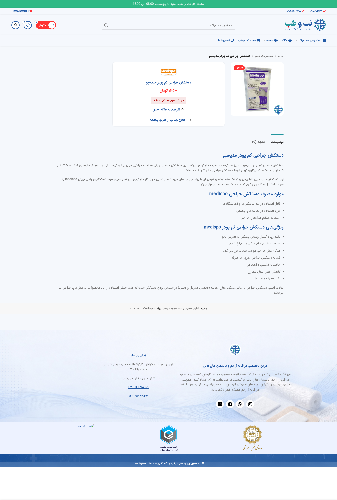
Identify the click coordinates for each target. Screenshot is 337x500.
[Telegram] (230, 404)
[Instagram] (250, 404)
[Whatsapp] (240, 404)
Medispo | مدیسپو (142, 308)
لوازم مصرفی (191, 308)
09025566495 (139, 396)
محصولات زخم (264, 55)
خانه (281, 55)
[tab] (277, 140)
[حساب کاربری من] (15, 25)
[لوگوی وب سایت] (305, 24)
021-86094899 (138, 387)
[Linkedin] (220, 404)
